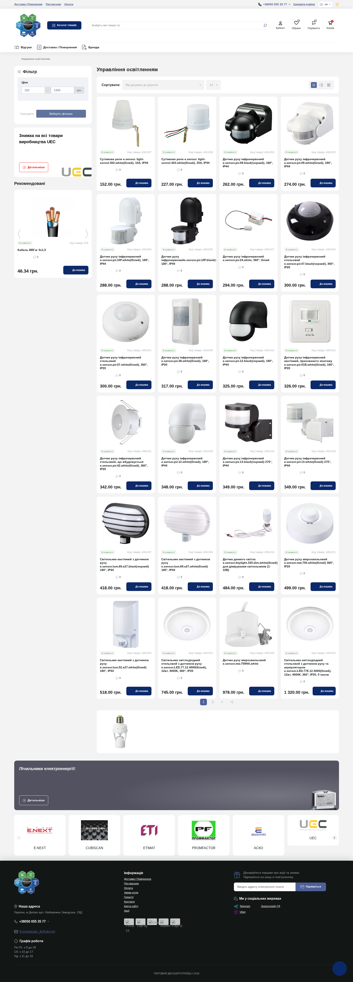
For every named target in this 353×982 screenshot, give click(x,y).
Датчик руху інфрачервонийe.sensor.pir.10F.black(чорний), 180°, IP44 (187, 260)
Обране (296, 25)
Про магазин (53, 4)
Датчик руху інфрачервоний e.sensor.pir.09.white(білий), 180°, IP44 (308, 162)
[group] (53, 152)
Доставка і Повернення (28, 4)
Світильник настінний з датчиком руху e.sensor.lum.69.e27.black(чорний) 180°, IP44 (124, 565)
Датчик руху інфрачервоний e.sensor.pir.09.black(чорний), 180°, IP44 (248, 162)
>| (231, 702)
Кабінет (280, 28)
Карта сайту (131, 906)
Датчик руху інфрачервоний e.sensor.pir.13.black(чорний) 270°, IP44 (247, 462)
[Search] (265, 25)
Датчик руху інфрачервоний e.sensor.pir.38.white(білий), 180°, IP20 (185, 361)
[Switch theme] (337, 4)
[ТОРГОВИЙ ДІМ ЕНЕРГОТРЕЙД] (28, 25)
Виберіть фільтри (61, 113)
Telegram (245, 906)
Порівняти (314, 25)
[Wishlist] (91, 217)
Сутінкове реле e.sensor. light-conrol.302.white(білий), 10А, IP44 (124, 160)
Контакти (129, 901)
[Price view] (329, 85)
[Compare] (91, 224)
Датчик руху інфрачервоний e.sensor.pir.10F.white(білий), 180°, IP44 (124, 260)
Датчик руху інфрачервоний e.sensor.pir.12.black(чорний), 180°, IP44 (248, 361)
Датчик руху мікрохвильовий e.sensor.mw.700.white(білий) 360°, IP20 (309, 563)
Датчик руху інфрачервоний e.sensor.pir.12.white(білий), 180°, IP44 (185, 462)
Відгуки (26, 47)
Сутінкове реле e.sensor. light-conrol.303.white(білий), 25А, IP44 (185, 160)
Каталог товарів (66, 25)
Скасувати (27, 113)
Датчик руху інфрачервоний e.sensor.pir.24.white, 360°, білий (246, 258)
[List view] (321, 85)
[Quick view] (91, 209)
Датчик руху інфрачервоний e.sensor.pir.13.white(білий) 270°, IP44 (307, 462)
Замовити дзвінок (304, 4)
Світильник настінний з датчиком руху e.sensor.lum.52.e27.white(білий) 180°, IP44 (124, 665)
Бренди (93, 47)
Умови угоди (131, 892)
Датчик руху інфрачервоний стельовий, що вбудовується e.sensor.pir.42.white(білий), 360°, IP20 (124, 464)
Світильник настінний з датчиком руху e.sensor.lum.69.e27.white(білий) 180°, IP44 (185, 565)
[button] (87, 233)
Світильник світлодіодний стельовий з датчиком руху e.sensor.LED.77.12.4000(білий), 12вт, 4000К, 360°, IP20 (184, 665)
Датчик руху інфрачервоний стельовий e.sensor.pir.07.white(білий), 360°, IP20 (124, 363)
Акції (126, 910)
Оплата (68, 4)
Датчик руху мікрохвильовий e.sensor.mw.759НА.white (244, 661)
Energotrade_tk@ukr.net (37, 931)
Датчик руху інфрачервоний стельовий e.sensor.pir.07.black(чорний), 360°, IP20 (309, 262)
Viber (243, 912)
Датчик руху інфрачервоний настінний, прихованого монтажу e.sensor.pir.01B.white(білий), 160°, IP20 (309, 363)
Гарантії (129, 897)
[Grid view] (314, 85)
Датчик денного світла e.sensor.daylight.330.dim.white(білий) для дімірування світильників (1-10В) (248, 565)
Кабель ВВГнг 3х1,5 (32, 250)
